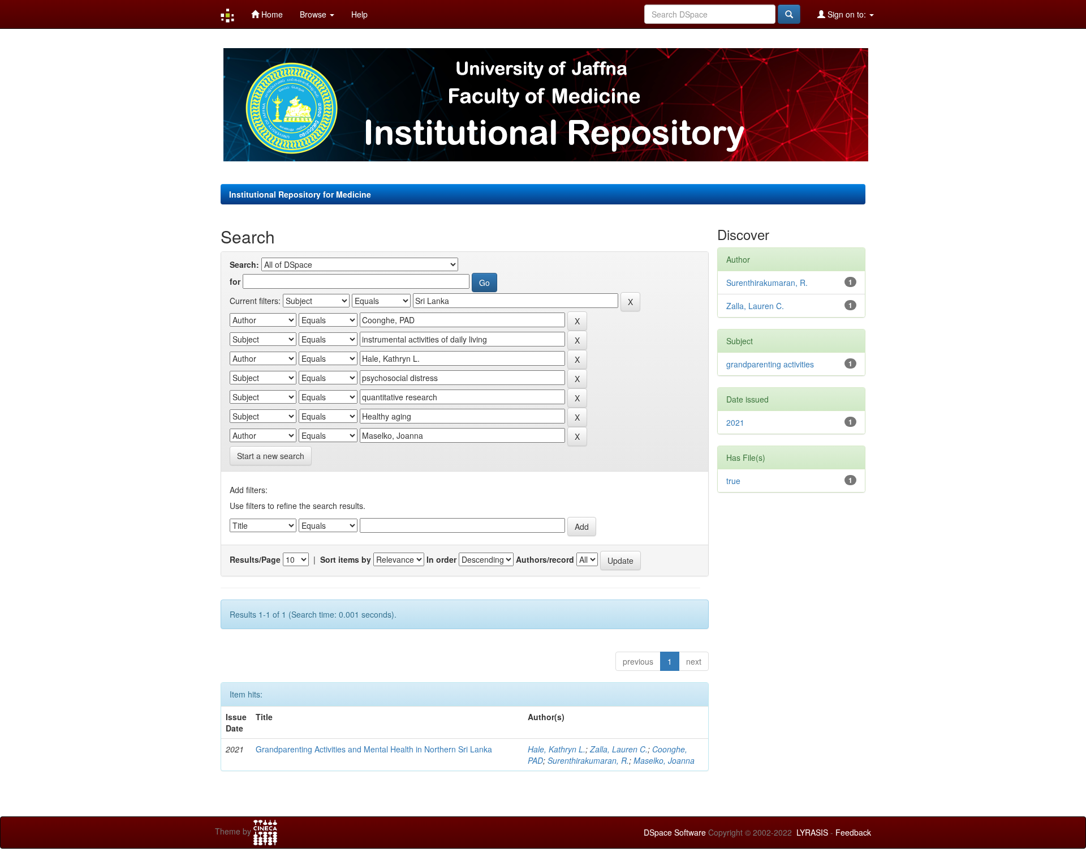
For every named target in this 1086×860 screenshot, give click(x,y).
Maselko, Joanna (664, 760)
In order (441, 559)
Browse (314, 14)
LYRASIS (812, 832)
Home (271, 14)
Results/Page (255, 559)
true (733, 480)
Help (359, 14)
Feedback (853, 832)
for (235, 281)
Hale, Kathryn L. (556, 749)
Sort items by (345, 559)
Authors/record (545, 559)
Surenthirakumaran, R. (588, 760)
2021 (735, 422)
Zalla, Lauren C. (619, 749)
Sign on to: (846, 14)
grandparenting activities (770, 364)
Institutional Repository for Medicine (300, 194)
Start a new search (270, 455)
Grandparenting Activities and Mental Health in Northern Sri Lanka (374, 749)
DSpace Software (675, 832)
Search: (244, 264)
